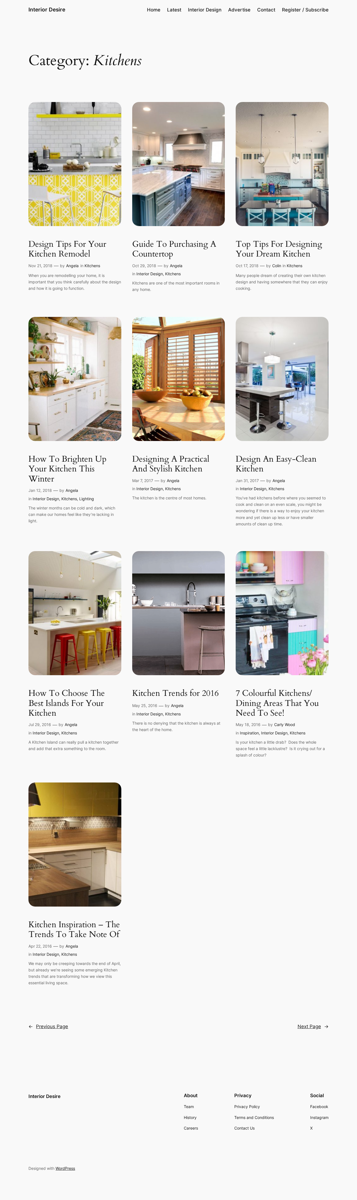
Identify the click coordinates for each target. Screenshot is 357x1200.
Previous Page (48, 1026)
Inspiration (249, 733)
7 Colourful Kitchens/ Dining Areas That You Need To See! (277, 703)
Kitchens (92, 265)
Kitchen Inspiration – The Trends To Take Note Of (74, 930)
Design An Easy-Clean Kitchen (276, 464)
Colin (276, 265)
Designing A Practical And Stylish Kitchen (170, 464)
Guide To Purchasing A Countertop (174, 249)
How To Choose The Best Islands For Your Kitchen (66, 703)
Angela (72, 265)
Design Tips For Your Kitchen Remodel (67, 249)
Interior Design (149, 273)
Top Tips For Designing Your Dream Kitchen (279, 249)
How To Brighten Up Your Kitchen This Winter (67, 469)
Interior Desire (46, 9)
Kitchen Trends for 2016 (175, 694)
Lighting (86, 498)
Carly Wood (284, 724)
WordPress (65, 1168)
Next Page (313, 1026)
